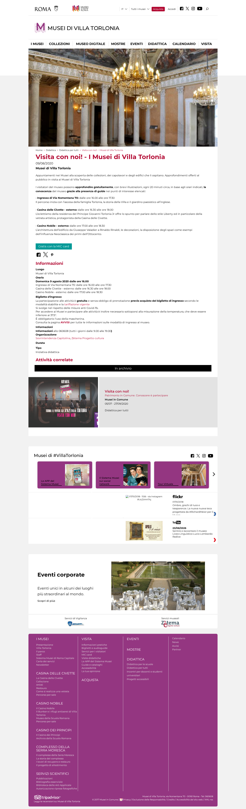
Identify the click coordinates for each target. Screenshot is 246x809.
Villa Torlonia (43, 648)
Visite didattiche (91, 658)
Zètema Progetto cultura (87, 338)
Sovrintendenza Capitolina (53, 338)
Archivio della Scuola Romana (53, 738)
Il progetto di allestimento (51, 765)
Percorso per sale (46, 694)
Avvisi (175, 645)
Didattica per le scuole (140, 664)
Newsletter (42, 664)
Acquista (158, 9)
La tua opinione (91, 671)
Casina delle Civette (55, 673)
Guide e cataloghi (92, 664)
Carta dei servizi (45, 661)
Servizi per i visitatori (94, 651)
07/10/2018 (193, 508)
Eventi (136, 44)
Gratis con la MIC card (53, 246)
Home (39, 150)
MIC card (87, 654)
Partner (176, 649)
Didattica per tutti (69, 150)
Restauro (41, 688)
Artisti (39, 684)
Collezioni (59, 44)
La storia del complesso (50, 758)
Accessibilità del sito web (189, 799)
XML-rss (209, 799)
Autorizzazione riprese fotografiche (56, 788)
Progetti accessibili (138, 679)
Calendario (184, 44)
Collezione (42, 681)
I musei (37, 44)
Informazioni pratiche (94, 644)
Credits (171, 799)
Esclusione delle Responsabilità (148, 799)
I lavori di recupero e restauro (53, 761)
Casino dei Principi (53, 730)
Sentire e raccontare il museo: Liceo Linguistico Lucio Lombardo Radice (193, 533)
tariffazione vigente (77, 304)
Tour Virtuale (165, 483)
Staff (38, 654)
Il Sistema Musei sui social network (109, 480)
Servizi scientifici (52, 773)
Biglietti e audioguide (95, 648)
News (175, 642)
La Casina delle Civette (49, 678)
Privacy (127, 799)
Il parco (40, 651)
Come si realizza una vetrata (52, 691)
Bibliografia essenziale (49, 781)
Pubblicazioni (44, 778)
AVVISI (65, 322)
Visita (206, 44)
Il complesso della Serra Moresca (55, 755)
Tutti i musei (138, 9)
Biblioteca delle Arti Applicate (53, 785)
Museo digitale (90, 44)
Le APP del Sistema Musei (50, 482)
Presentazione (44, 644)
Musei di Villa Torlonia (83, 28)
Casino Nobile (49, 703)
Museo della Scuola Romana (53, 718)
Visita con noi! (117, 391)
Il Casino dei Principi (48, 734)
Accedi (172, 9)
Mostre (118, 44)
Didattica (157, 44)
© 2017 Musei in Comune (105, 799)
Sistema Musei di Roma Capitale (55, 658)
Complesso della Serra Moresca (53, 748)
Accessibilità (89, 668)
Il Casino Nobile (45, 708)
